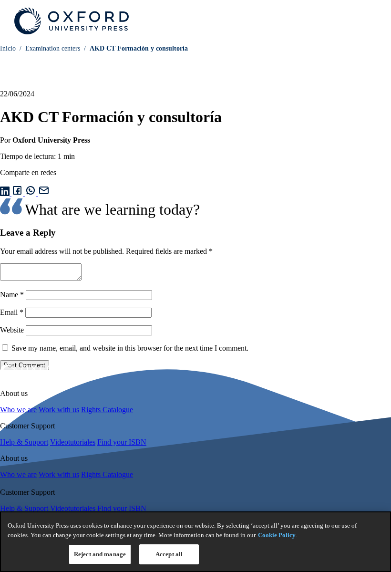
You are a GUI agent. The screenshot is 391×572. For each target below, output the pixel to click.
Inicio (8, 48)
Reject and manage (100, 554)
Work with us (59, 410)
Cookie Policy (277, 535)
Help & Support (24, 442)
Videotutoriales (72, 442)
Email (11, 312)
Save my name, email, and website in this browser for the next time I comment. (129, 348)
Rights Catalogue (107, 410)
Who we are (18, 410)
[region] (195, 541)
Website (12, 330)
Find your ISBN (121, 442)
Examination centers (52, 48)
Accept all (169, 554)
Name (12, 295)
